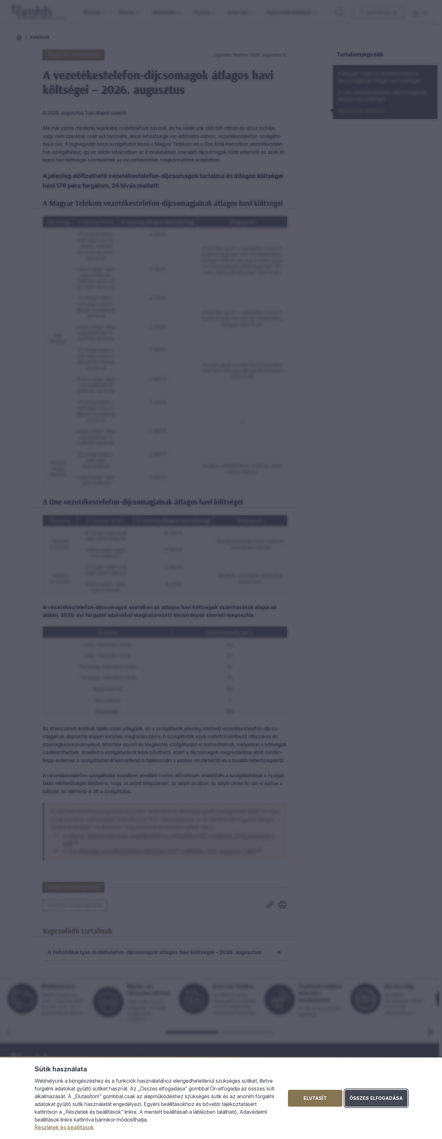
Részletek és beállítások (64, 1127)
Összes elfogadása (376, 1098)
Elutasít (315, 1098)
